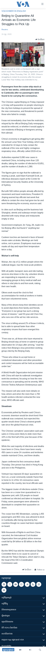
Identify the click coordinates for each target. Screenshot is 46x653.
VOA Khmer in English (14, 11)
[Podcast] (38, 584)
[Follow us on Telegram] (27, 584)
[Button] (39, 39)
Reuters (5, 29)
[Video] (20, 650)
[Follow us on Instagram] (21, 584)
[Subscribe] (4, 590)
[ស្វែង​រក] (40, 650)
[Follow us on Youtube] (15, 584)
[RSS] (33, 584)
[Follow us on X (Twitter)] (9, 584)
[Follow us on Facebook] (4, 584)
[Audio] (30, 650)
